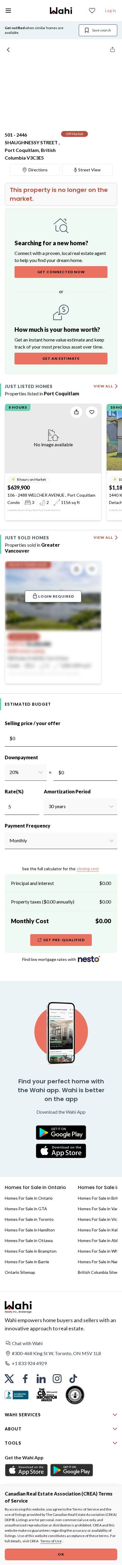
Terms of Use (51, 1541)
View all (103, 386)
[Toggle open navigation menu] (8, 10)
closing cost (88, 868)
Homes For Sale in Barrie (27, 1261)
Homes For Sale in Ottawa (29, 1240)
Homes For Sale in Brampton (31, 1251)
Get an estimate (61, 358)
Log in (110, 10)
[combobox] (9, 772)
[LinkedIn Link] (41, 1378)
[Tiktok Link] (73, 1378)
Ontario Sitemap (20, 1272)
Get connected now (61, 272)
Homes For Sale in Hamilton (30, 1229)
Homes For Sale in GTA (26, 1208)
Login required (56, 596)
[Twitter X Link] (9, 1378)
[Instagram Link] (57, 1378)
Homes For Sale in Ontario (29, 1198)
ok (61, 1554)
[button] (61, 1343)
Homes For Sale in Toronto (29, 1219)
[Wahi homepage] (61, 10)
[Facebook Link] (25, 1378)
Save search (101, 30)
